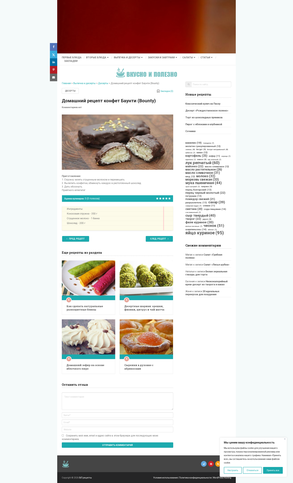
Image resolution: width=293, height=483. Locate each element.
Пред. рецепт (77, 239)
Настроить (233, 470)
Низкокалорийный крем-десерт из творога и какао (206, 283)
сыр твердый (200, 215)
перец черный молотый (205, 192)
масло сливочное (202, 172)
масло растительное (203, 169)
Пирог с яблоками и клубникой (203, 124)
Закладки (71, 61)
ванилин (193, 142)
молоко (205, 176)
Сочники (190, 131)
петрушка (193, 196)
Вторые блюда (96, 57)
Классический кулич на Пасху (202, 103)
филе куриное (199, 222)
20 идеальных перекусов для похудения (202, 293)
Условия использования (165, 477)
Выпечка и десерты (127, 57)
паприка (206, 186)
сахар (216, 202)
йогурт (201, 149)
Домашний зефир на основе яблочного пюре (85, 366)
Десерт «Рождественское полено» (206, 110)
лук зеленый (214, 160)
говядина (208, 143)
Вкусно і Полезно (147, 70)
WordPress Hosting (222, 477)
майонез (194, 166)
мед (190, 176)
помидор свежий (200, 199)
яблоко (212, 230)
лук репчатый (202, 162)
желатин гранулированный (203, 146)
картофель (196, 155)
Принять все (273, 470)
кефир (214, 156)
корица (225, 156)
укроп (207, 219)
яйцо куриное (204, 232)
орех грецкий (192, 187)
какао (202, 152)
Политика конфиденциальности (195, 477)
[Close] (285, 439)
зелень (190, 149)
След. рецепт (158, 239)
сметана (193, 209)
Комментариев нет (72, 107)
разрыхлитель (196, 202)
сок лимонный (193, 212)
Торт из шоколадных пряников (203, 117)
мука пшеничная (203, 182)
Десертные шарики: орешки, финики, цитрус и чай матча (144, 308)
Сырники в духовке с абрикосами (138, 366)
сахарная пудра (193, 206)
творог (193, 218)
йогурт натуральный (217, 149)
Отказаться (252, 470)
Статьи (205, 57)
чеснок (214, 225)
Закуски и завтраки (161, 57)
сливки (209, 205)
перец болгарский (198, 189)
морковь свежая (202, 179)
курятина (190, 160)
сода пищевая (215, 209)
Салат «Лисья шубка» (216, 264)
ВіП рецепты (85, 477)
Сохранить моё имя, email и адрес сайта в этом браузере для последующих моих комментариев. (110, 437)
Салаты (187, 57)
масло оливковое (217, 166)
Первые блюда (71, 57)
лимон (201, 159)
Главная (66, 83)
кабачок (190, 153)
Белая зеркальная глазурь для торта (206, 273)
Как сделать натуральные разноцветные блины (85, 308)
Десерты (103, 83)
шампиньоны (195, 229)
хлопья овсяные (193, 226)
